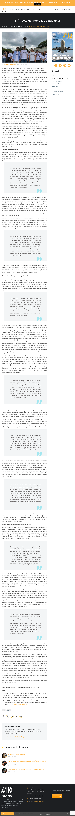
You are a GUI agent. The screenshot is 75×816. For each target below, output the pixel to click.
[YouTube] (69, 2)
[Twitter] (65, 2)
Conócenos (20, 9)
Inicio (12, 9)
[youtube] (69, 65)
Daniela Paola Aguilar (10, 64)
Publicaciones (42, 9)
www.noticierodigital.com (21, 704)
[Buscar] (73, 9)
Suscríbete (56, 796)
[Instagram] (67, 2)
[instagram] (64, 65)
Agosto (9, 710)
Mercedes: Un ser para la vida (16, 754)
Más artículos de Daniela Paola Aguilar (16, 737)
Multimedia (54, 9)
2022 (4, 710)
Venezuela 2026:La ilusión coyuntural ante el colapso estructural (26, 769)
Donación (37, 4)
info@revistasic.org (38, 801)
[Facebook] (62, 2)
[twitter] (60, 65)
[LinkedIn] (12, 716)
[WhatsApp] (20, 716)
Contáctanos (65, 9)
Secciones (30, 9)
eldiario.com (39, 699)
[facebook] (55, 65)
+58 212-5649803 (52, 2)
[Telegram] (16, 716)
